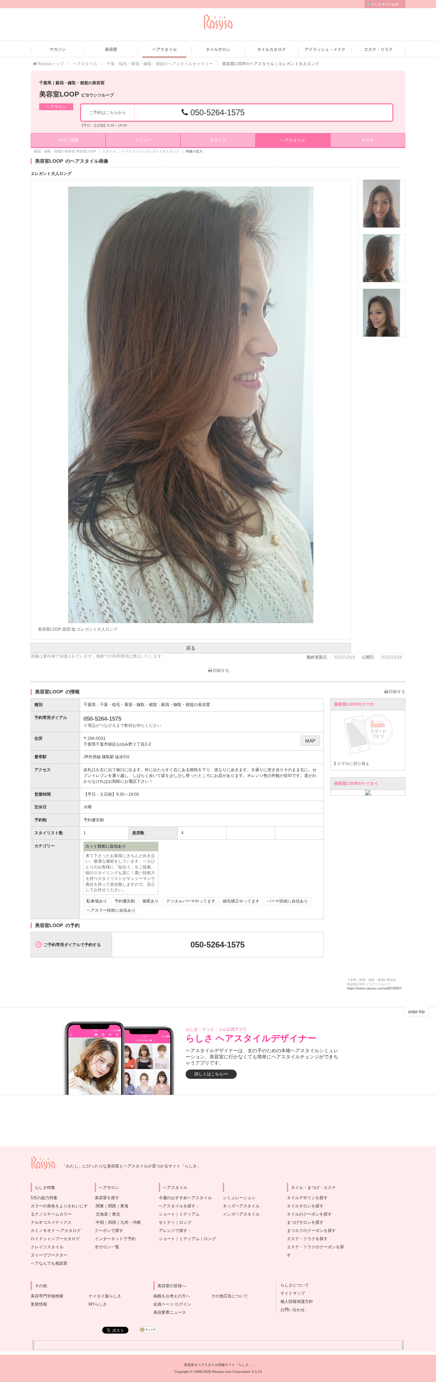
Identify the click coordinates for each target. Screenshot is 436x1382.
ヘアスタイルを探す (177, 1206)
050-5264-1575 (216, 112)
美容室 (111, 49)
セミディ (167, 1222)
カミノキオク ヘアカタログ (56, 1230)
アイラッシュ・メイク (325, 49)
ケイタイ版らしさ (105, 1296)
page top (416, 1011)
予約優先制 (124, 901)
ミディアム (189, 1214)
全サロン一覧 (107, 1247)
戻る (191, 648)
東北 (116, 1214)
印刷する (220, 670)
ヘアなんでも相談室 (49, 1263)
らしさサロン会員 (385, 4)
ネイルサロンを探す (305, 1206)
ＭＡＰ (368, 140)
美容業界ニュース (169, 1312)
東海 (124, 1206)
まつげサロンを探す (305, 1222)
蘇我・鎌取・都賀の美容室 (185, 704)
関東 (100, 1206)
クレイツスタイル (47, 1247)
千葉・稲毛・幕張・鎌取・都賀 (128, 704)
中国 (100, 1222)
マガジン (57, 49)
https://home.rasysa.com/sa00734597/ (374, 988)
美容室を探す (107, 1197)
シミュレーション (239, 1197)
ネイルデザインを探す (307, 1197)
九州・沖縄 (130, 1222)
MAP (310, 741)
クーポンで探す (109, 1230)
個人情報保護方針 (294, 1301)
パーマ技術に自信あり (287, 901)
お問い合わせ (290, 1309)
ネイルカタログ (271, 49)
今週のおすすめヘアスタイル (185, 1197)
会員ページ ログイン (172, 1304)
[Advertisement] (218, 1120)
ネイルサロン (218, 49)
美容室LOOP (76, 94)
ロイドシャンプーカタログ (55, 1238)
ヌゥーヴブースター (49, 1255)
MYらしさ (98, 1304)
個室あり (150, 901)
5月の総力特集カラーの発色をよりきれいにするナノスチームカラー (59, 1206)
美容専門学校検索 (47, 1296)
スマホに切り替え (353, 763)
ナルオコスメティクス (51, 1222)
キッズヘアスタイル (241, 1206)
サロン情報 (68, 140)
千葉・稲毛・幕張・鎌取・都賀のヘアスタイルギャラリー (160, 63)
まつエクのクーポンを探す (311, 1230)
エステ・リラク (378, 49)
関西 (112, 1206)
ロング (185, 1222)
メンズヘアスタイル (241, 1214)
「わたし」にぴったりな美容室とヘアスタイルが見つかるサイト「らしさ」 (131, 1166)
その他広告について (229, 1296)
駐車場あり (97, 901)
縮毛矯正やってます (241, 901)
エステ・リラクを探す (307, 1238)
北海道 (102, 1214)
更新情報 (39, 1304)
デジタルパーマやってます (190, 901)
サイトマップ (290, 1293)
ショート (167, 1214)
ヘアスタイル (164, 49)
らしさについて (292, 1285)
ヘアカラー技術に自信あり (111, 910)
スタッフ (218, 140)
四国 (112, 1222)
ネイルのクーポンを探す (309, 1214)
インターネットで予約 (115, 1238)
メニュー (143, 140)
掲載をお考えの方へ (171, 1296)
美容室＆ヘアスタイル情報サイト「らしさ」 (218, 1365)
